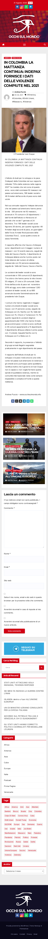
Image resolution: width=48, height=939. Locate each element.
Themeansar (23, 929)
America (7, 58)
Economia (32, 820)
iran (6, 829)
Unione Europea (11, 850)
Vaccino (22, 850)
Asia (7, 422)
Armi (21, 807)
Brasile (23, 811)
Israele (12, 829)
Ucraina (26, 846)
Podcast (7, 780)
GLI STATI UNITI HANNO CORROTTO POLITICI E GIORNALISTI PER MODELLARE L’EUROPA (23, 726)
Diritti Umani (9, 820)
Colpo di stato (10, 816)
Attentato (35, 807)
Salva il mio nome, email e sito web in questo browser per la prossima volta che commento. (23, 599)
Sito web (7, 580)
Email (7, 567)
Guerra (39, 824)
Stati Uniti (17, 846)
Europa (8, 470)
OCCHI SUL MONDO (24, 37)
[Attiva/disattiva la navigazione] (24, 44)
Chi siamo (14, 934)
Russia (18, 842)
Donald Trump (21, 820)
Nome (7, 554)
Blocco (15, 811)
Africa (6, 745)
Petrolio (17, 837)
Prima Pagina (16, 58)
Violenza (8, 855)
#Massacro (17, 102)
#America (31, 95)
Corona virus (23, 816)
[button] (45, 44)
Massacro (21, 833)
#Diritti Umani (28, 98)
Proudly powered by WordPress (17, 926)
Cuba (6, 762)
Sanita (33, 842)
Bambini (7, 811)
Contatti (22, 934)
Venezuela (8, 792)
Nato (29, 833)
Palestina (37, 833)
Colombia (37, 811)
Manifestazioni (10, 833)
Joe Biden (27, 829)
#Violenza (27, 102)
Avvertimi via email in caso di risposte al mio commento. (22, 611)
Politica (25, 837)
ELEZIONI (8, 824)
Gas (23, 824)
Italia (6, 774)
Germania (30, 824)
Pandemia (8, 837)
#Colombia (16, 98)
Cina (30, 811)
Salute (25, 842)
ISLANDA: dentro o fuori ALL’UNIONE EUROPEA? (21, 475)
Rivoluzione (9, 842)
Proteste (34, 837)
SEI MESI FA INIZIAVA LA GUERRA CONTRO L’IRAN (21, 451)
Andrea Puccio (20, 92)
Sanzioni (8, 846)
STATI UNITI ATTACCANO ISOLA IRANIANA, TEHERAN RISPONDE (23, 427)
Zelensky (17, 855)
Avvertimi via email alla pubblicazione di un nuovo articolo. (22, 623)
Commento (9, 508)
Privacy (29, 934)
